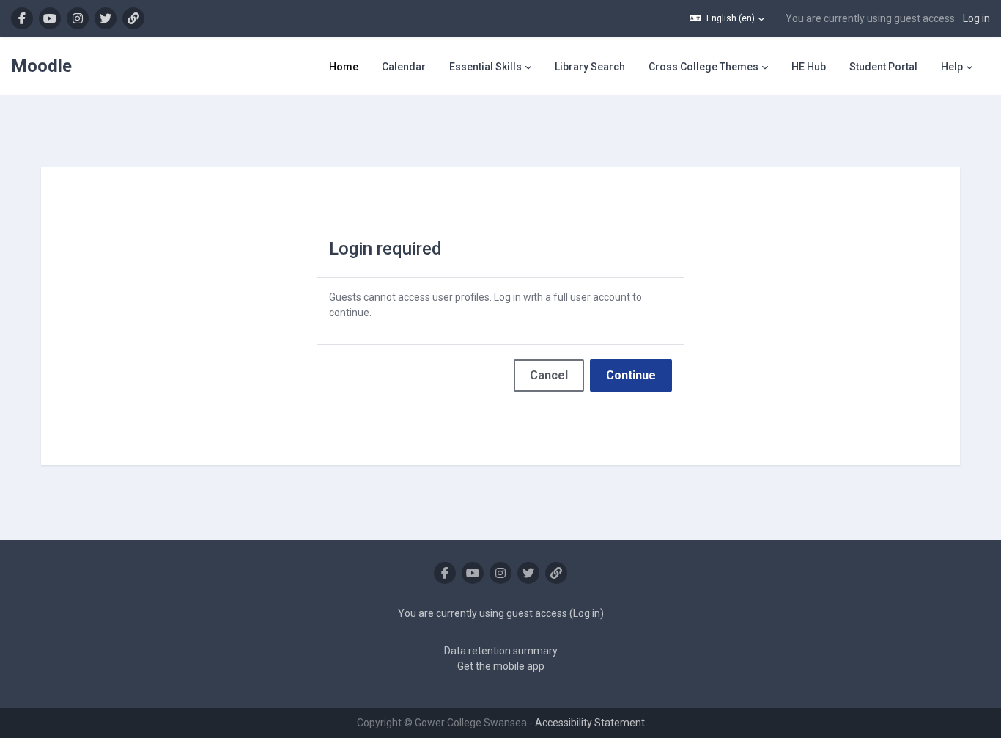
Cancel (549, 375)
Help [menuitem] (952, 67)
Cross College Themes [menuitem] (703, 67)
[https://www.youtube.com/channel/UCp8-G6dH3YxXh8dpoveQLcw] (50, 18)
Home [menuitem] (343, 67)
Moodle (41, 66)
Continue (631, 375)
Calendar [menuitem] (404, 67)
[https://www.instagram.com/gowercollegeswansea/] (78, 18)
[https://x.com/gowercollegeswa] (106, 18)
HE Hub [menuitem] (808, 67)
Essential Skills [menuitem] (485, 67)
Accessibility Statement (590, 722)
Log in (976, 18)
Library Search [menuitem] (590, 67)
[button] (727, 18)
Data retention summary (501, 651)
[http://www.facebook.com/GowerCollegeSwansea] (22, 18)
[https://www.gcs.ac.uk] (133, 18)
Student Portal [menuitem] (883, 67)
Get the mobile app (500, 666)
